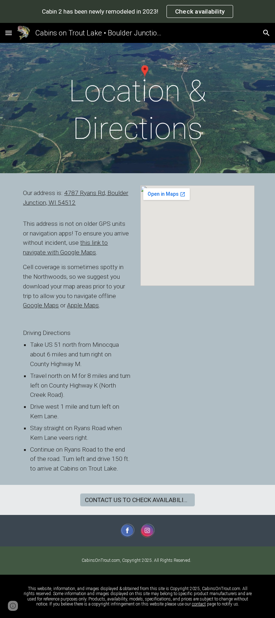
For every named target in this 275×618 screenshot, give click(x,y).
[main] (137, 109)
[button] (8, 33)
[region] (137, 11)
